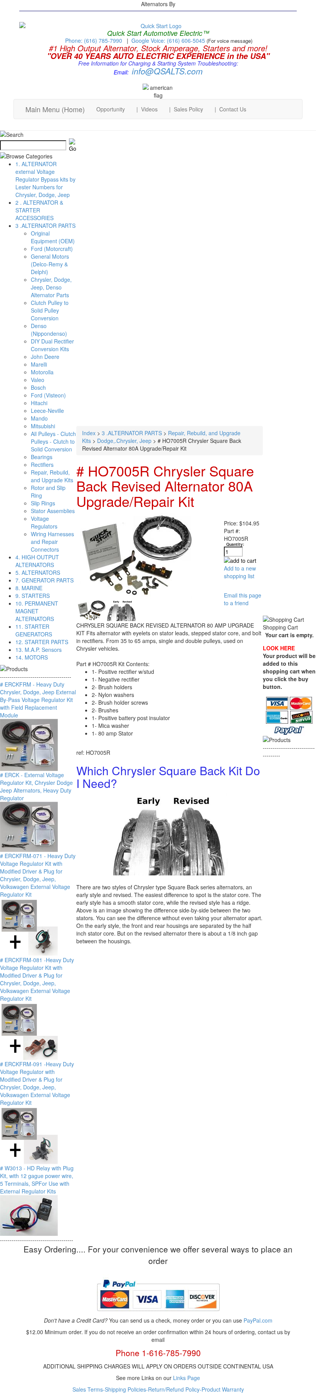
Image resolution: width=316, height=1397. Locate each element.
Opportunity (110, 109)
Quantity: (235, 544)
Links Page (186, 1378)
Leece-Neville (47, 410)
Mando (39, 418)
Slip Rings (43, 503)
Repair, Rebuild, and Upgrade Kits (52, 476)
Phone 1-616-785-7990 (158, 1352)
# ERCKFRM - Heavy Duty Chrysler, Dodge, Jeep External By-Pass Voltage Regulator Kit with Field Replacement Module (38, 699)
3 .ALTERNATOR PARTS (45, 225)
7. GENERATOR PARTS (44, 580)
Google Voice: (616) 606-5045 (169, 40)
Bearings (41, 457)
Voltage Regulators (44, 522)
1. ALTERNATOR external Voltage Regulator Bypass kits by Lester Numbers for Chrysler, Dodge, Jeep (45, 179)
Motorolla (42, 372)
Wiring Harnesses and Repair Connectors (52, 541)
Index (89, 433)
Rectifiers (42, 464)
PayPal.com (258, 1320)
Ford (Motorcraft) (52, 248)
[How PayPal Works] (158, 1314)
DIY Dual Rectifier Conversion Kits (52, 345)
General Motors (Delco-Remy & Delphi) (50, 264)
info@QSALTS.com (167, 71)
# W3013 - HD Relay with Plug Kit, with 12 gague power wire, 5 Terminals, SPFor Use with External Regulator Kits (37, 1179)
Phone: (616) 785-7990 (93, 40)
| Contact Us (230, 109)
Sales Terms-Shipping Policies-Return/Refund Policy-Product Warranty (158, 1389)
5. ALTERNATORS (37, 572)
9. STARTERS (32, 595)
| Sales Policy (186, 109)
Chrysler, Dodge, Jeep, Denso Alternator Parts (51, 287)
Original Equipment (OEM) (53, 237)
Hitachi (39, 403)
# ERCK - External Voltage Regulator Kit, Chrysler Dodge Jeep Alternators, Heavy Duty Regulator (36, 786)
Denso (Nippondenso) (49, 329)
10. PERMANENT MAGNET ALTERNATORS (36, 611)
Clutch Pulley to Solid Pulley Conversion (50, 310)
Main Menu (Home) (55, 109)
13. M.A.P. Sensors (38, 649)
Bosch (38, 387)
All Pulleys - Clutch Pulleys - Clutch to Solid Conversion (53, 441)
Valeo (37, 380)
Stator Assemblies (53, 511)
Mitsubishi (43, 426)
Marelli (39, 364)
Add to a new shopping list (240, 572)
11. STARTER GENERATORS (33, 630)
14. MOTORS (31, 657)
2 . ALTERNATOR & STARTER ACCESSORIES (39, 210)
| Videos (147, 109)
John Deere (45, 356)
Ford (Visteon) (48, 395)
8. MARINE (28, 588)
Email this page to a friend (242, 599)
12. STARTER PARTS (41, 642)
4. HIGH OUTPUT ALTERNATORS (37, 561)
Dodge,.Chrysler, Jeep (124, 440)
